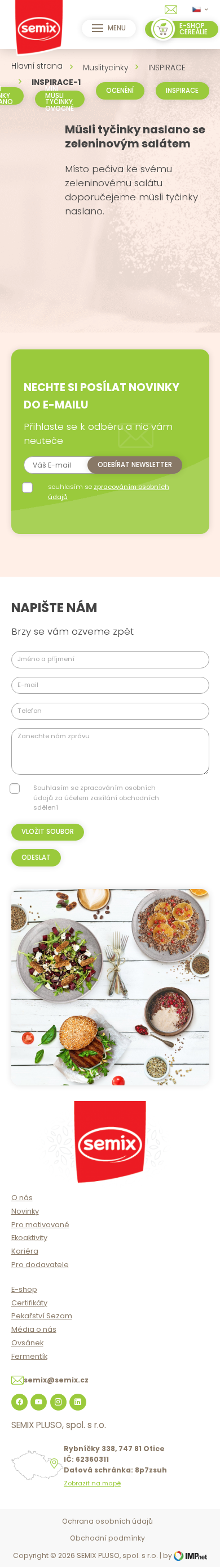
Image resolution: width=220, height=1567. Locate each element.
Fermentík (29, 1356)
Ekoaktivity (29, 1237)
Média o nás (33, 1329)
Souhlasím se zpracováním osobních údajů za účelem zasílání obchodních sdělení (96, 797)
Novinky (25, 1211)
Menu (117, 28)
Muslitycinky (105, 67)
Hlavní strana (37, 66)
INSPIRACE (167, 67)
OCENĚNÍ (120, 90)
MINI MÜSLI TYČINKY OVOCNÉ (59, 99)
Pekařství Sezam (41, 1315)
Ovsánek (27, 1342)
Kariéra (24, 1251)
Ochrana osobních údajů (107, 1521)
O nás (22, 1197)
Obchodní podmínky (107, 1538)
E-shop (24, 1289)
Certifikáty (29, 1302)
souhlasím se (108, 491)
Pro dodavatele (40, 1264)
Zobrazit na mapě (92, 1483)
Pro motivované (40, 1224)
